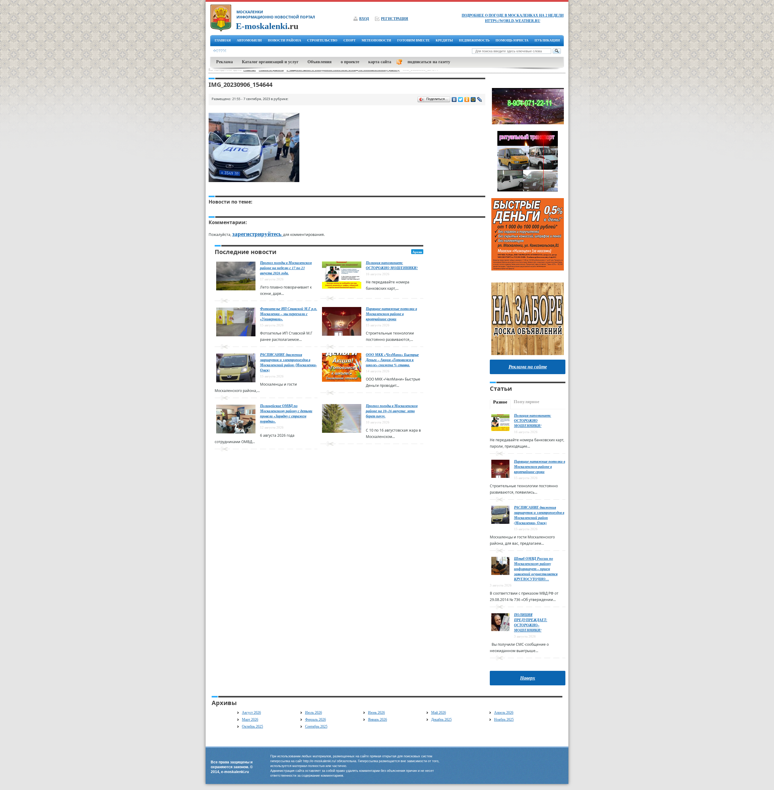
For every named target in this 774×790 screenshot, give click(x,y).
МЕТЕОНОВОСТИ (376, 40)
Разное (500, 402)
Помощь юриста (512, 40)
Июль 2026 (313, 712)
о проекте (350, 62)
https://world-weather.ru (512, 21)
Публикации (547, 40)
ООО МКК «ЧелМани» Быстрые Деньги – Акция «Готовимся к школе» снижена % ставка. (392, 359)
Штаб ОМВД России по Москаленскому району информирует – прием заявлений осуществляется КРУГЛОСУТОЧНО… (536, 569)
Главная (223, 40)
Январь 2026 (377, 719)
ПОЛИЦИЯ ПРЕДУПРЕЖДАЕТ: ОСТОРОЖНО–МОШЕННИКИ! (530, 622)
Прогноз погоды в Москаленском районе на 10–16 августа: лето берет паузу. (392, 411)
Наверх (527, 678)
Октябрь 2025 (252, 726)
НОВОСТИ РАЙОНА (284, 40)
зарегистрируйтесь (257, 234)
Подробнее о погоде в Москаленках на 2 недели (513, 15)
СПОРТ (349, 40)
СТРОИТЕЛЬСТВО (322, 40)
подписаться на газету (429, 62)
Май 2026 (438, 712)
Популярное (526, 401)
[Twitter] (460, 99)
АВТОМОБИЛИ (249, 40)
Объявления (319, 62)
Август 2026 (251, 712)
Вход (364, 19)
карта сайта (379, 62)
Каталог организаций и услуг (270, 62)
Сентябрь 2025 (316, 726)
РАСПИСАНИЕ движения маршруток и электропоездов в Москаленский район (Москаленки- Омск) (288, 362)
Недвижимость (474, 40)
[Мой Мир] (473, 99)
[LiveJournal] (479, 99)
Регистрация (394, 19)
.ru (267, 26)
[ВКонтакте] (454, 99)
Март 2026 (250, 719)
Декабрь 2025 (441, 719)
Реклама (224, 62)
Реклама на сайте (528, 366)
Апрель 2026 (503, 712)
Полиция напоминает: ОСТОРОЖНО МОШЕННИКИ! (392, 265)
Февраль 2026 (315, 719)
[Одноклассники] (467, 99)
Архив (417, 252)
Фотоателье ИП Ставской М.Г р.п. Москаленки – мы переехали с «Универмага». (288, 314)
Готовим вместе (413, 40)
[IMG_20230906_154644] (254, 182)
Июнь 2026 (376, 712)
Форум (219, 51)
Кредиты (444, 40)
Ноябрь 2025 (504, 719)
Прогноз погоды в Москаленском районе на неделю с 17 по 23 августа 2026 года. (286, 268)
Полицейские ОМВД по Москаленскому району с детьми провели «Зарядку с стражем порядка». (286, 413)
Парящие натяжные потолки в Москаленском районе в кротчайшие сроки (391, 314)
